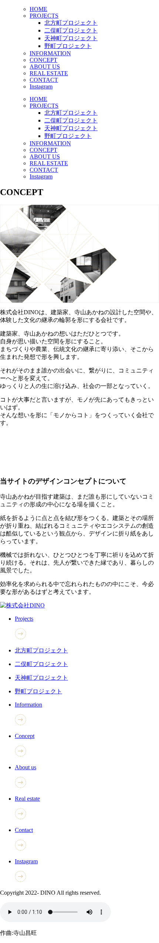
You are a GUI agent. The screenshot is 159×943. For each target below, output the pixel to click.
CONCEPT (43, 60)
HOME (38, 9)
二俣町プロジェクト (71, 30)
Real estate (27, 798)
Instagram (41, 86)
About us (25, 767)
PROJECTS (44, 16)
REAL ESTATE (49, 73)
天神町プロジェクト (71, 38)
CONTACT (44, 80)
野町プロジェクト (68, 46)
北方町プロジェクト (71, 23)
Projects (24, 619)
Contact (24, 830)
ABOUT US (45, 66)
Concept (24, 736)
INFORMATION (50, 53)
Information (28, 704)
